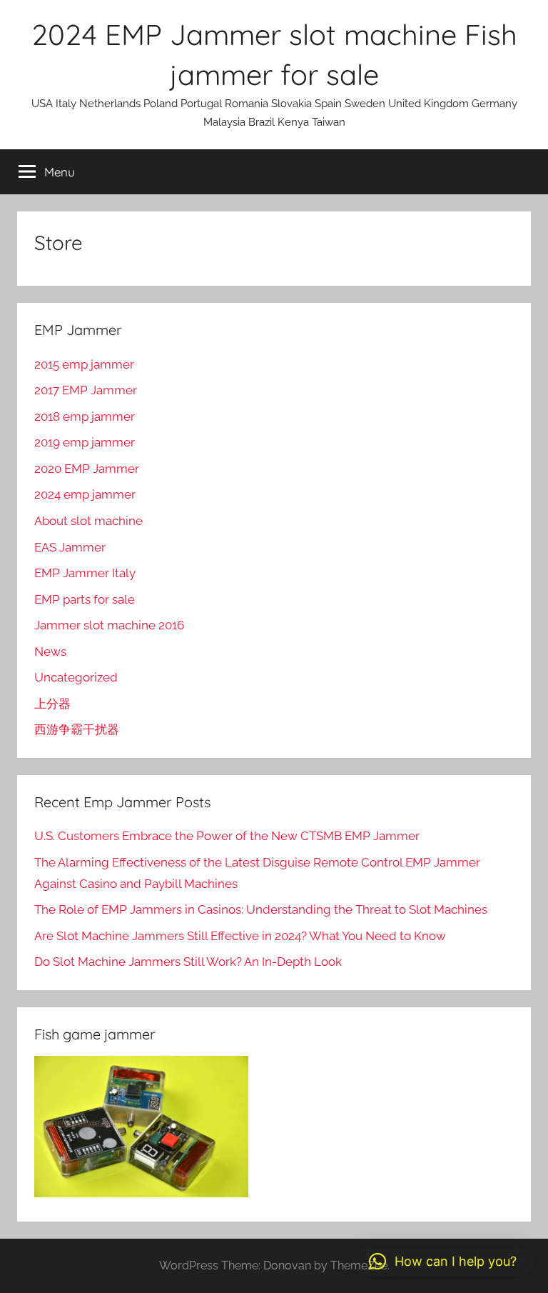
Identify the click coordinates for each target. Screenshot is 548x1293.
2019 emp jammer (84, 442)
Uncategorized (76, 677)
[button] (443, 1261)
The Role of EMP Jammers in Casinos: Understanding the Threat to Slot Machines (260, 909)
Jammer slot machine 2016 (109, 625)
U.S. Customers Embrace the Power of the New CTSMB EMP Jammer (227, 836)
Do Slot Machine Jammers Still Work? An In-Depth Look (188, 961)
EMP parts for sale (84, 599)
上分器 (52, 704)
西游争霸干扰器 (76, 729)
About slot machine (88, 521)
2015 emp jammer (84, 364)
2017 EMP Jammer (85, 390)
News (50, 651)
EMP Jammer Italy (85, 573)
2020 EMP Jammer (86, 468)
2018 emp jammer (84, 416)
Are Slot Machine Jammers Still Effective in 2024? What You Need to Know (240, 936)
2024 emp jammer (85, 494)
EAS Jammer (70, 547)
